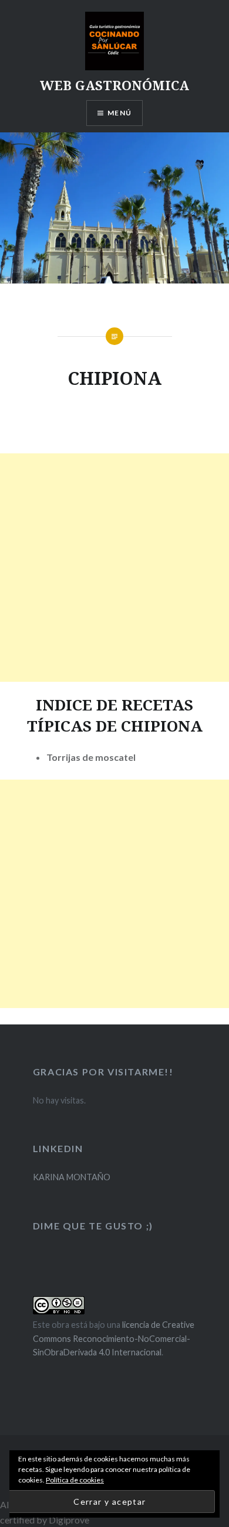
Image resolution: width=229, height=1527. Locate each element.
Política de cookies (75, 1479)
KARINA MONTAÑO (71, 1177)
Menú (119, 112)
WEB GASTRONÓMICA (114, 85)
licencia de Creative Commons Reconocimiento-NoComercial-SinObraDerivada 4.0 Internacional (113, 1338)
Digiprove (69, 1519)
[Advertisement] (114, 567)
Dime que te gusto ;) (93, 1225)
